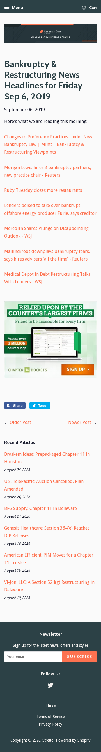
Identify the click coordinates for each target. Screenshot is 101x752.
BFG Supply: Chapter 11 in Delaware (40, 508)
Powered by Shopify (73, 740)
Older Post (20, 422)
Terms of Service (50, 716)
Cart (92, 7)
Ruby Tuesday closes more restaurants (43, 190)
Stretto (48, 740)
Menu (17, 7)
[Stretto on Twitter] (50, 686)
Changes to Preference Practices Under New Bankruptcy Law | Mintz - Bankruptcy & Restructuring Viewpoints (48, 144)
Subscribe (79, 656)
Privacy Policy (50, 724)
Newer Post (79, 422)
